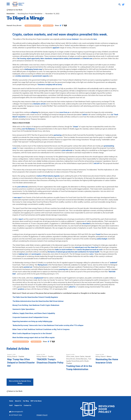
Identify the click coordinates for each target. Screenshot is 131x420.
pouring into (63, 269)
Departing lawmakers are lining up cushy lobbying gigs (32, 321)
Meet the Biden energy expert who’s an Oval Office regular (33, 337)
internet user (88, 58)
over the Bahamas (28, 129)
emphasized (38, 278)
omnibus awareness (22, 76)
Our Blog (26, 401)
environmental (74, 58)
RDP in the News (36, 401)
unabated (113, 263)
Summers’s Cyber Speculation (23, 309)
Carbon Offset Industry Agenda (48, 176)
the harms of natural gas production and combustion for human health (73, 252)
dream (75, 127)
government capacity (41, 76)
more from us (64, 112)
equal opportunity (33, 58)
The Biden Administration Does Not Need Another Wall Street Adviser (38, 301)
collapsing (34, 112)
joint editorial (67, 150)
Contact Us (27, 405)
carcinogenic (36, 254)
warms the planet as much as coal (89, 249)
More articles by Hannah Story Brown (20, 382)
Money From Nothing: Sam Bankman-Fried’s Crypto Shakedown (35, 305)
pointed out (28, 267)
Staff (11, 405)
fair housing (21, 58)
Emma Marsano (82, 359)
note (91, 254)
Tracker (21, 356)
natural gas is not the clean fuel (86, 247)
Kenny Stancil (12, 356)
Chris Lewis (70, 356)
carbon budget (102, 239)
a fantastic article (39, 104)
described (86, 223)
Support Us (18, 405)
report (20, 219)
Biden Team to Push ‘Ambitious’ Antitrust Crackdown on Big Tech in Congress (41, 329)
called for (72, 287)
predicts (21, 289)
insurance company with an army (50, 84)
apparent (56, 48)
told (95, 163)
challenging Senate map (33, 69)
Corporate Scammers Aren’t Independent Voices (30, 317)
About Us (18, 401)
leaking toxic (23, 254)
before (84, 114)
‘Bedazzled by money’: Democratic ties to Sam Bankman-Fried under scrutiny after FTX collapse (47, 325)
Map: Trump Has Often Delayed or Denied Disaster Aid (21, 362)
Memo (109, 356)
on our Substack (73, 39)
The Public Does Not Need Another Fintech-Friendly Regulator (35, 297)
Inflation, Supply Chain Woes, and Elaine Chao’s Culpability (33, 313)
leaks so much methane (63, 249)
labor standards (46, 58)
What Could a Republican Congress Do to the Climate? (32, 333)
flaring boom (42, 265)
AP (98, 163)
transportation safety (60, 58)
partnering (57, 135)
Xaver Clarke (80, 356)
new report (18, 197)
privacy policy (42, 415)
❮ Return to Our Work (14, 10)
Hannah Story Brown (14, 25)
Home (11, 401)
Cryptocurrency (48, 25)
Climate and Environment (32, 25)
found (98, 234)
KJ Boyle (85, 361)
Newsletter (11, 14)
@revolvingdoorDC (17, 412)
